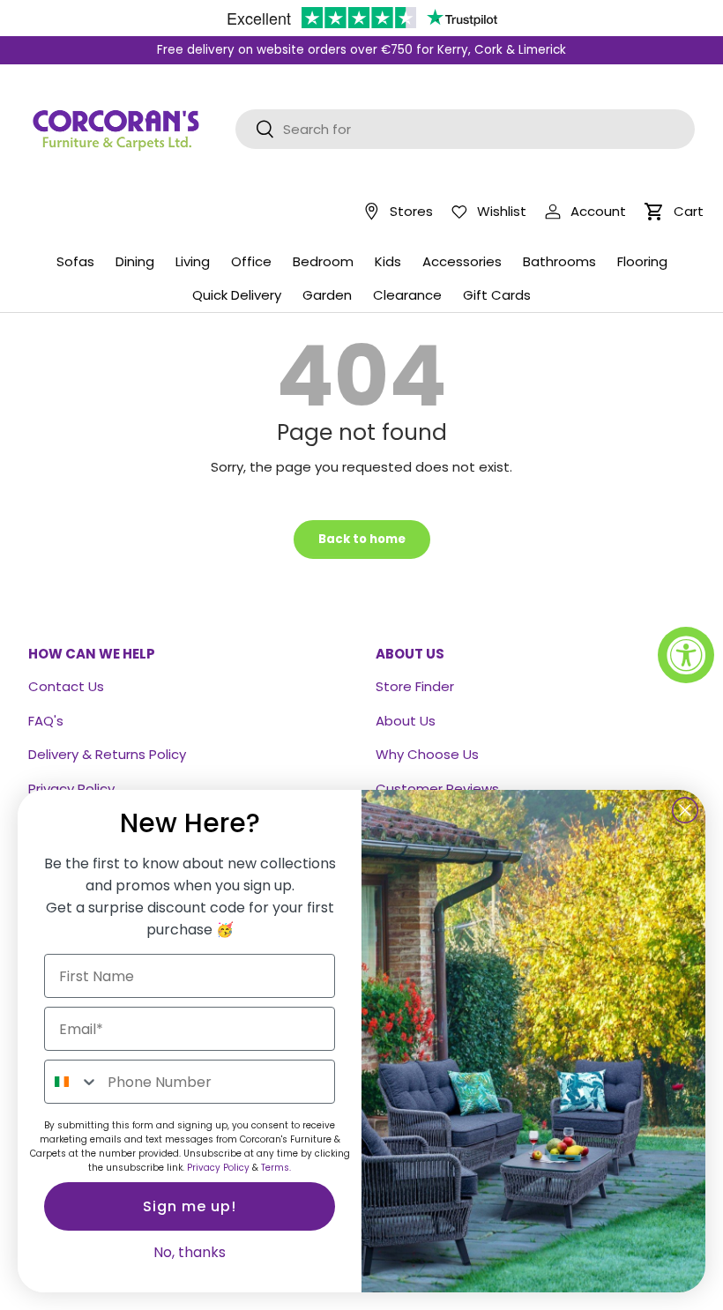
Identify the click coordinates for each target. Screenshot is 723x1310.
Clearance (407, 295)
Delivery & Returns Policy (107, 754)
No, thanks (189, 1252)
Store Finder (415, 686)
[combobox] (72, 1082)
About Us (406, 720)
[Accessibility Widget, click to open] (686, 655)
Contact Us (66, 686)
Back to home (362, 539)
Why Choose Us (427, 754)
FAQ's (45, 720)
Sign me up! (189, 1206)
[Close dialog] (685, 810)
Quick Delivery (236, 295)
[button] (654, 211)
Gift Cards (497, 295)
